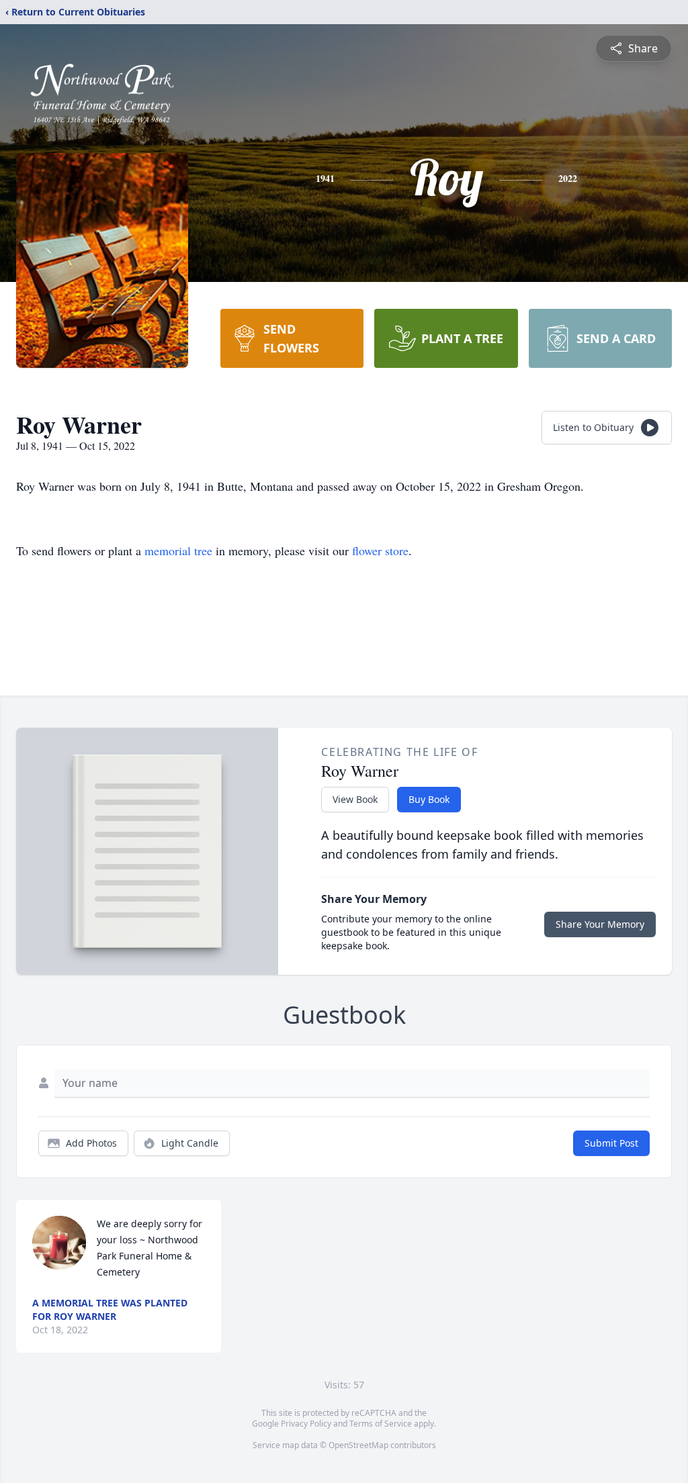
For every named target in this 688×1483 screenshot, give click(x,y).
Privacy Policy (306, 1423)
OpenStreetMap (358, 1445)
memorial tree (178, 550)
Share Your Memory (600, 924)
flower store (380, 550)
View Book (355, 799)
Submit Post (611, 1143)
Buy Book (428, 799)
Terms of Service (380, 1423)
